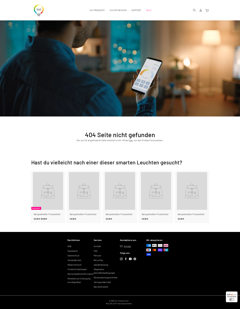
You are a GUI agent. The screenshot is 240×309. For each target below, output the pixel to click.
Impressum (73, 251)
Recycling (98, 260)
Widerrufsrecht (75, 264)
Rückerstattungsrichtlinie (106, 277)
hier (131, 140)
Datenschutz (73, 255)
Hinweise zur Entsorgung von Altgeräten (79, 280)
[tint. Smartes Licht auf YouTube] (130, 258)
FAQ (96, 251)
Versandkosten (74, 260)
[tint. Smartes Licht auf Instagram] (121, 258)
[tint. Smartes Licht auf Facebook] (125, 258)
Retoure (97, 255)
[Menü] (236, 292)
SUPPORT (136, 10)
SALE (149, 10)
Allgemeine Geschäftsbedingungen (104, 271)
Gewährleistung (101, 264)
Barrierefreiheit (101, 286)
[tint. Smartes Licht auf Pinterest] (135, 258)
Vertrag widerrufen (102, 282)
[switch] (231, 299)
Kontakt (97, 246)
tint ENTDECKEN (118, 10)
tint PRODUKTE (97, 10)
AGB (70, 246)
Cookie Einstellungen (77, 269)
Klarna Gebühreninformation (81, 274)
